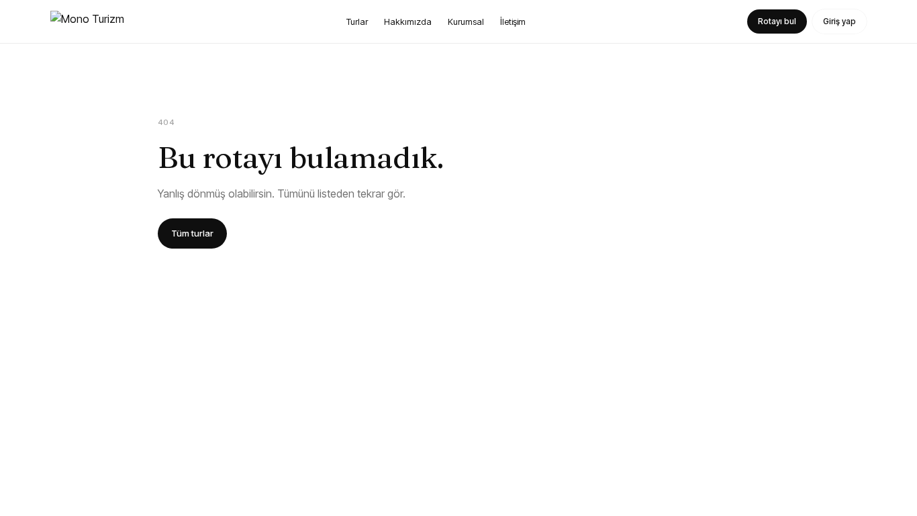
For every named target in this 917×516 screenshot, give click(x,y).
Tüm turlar (192, 233)
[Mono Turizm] (87, 21)
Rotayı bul (777, 21)
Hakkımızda (408, 21)
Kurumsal (466, 21)
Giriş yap (839, 21)
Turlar (357, 21)
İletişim (513, 21)
